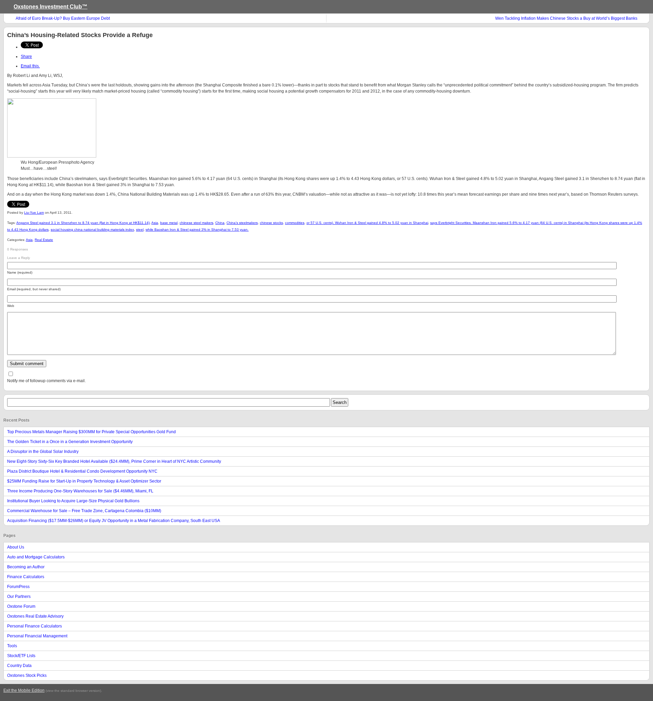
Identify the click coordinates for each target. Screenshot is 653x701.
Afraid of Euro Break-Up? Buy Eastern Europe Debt (63, 18)
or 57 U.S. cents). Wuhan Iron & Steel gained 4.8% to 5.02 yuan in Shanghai (367, 223)
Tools (12, 645)
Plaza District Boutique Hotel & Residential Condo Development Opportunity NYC (82, 471)
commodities (294, 223)
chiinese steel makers (196, 223)
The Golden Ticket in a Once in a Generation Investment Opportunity (70, 441)
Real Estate (44, 240)
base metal (169, 223)
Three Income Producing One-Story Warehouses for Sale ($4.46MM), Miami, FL (80, 491)
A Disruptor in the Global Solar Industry (43, 451)
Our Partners (19, 596)
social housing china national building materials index (92, 229)
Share (26, 56)
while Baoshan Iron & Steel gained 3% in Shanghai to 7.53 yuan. (197, 229)
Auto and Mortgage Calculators (36, 557)
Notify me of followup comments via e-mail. (46, 380)
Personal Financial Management (37, 636)
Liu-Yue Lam (34, 212)
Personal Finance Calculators (34, 626)
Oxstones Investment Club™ (50, 7)
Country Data (19, 665)
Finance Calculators (25, 576)
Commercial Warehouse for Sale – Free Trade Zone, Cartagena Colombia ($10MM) (84, 510)
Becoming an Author (26, 567)
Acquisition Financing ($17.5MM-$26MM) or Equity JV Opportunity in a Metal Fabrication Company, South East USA (113, 520)
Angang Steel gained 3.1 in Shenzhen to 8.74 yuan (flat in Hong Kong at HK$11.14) (83, 223)
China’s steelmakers (242, 223)
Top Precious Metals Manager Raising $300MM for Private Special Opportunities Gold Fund (91, 431)
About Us (15, 547)
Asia (154, 223)
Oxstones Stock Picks (27, 675)
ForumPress (18, 586)
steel (140, 229)
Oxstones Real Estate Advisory (35, 616)
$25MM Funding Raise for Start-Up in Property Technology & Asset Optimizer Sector (84, 481)
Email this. (30, 66)
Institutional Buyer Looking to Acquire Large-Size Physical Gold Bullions (73, 501)
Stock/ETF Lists (21, 655)
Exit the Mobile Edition (24, 690)
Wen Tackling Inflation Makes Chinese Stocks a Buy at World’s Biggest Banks (566, 18)
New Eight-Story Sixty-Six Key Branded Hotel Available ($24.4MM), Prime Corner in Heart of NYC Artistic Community (114, 461)
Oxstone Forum (21, 606)
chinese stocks (271, 223)
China (219, 223)
